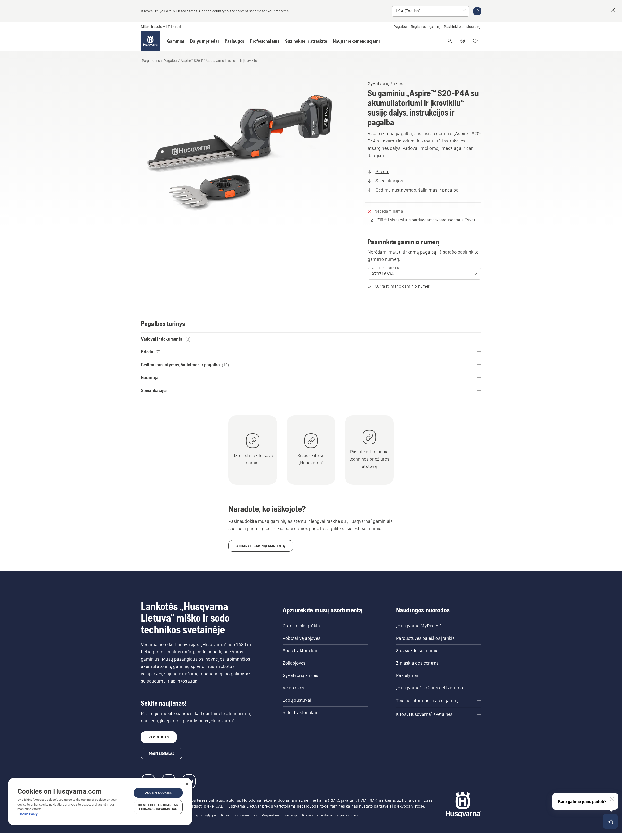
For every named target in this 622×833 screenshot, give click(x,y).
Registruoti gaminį (425, 27)
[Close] (187, 784)
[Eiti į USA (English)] (477, 11)
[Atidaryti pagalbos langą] (610, 821)
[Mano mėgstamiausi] (475, 41)
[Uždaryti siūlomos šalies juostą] (613, 10)
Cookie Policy (28, 814)
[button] (175, 41)
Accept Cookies (158, 793)
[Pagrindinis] (150, 41)
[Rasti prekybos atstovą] (462, 41)
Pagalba (400, 27)
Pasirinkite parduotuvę (462, 27)
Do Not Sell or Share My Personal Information (158, 807)
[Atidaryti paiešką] (450, 41)
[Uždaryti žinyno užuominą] (612, 799)
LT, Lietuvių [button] (174, 27)
